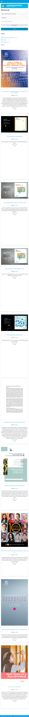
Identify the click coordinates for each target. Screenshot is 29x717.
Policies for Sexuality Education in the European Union (14, 485)
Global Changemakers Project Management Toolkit (14, 268)
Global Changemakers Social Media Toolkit (14, 334)
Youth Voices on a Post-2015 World (14, 686)
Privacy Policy (10, 716)
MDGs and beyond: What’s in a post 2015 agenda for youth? (14, 422)
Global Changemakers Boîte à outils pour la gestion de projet (14, 202)
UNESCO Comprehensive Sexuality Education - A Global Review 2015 (14, 629)
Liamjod (16, 95)
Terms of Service (4, 716)
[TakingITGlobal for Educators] (14, 1)
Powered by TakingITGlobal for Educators (21, 716)
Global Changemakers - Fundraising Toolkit (14, 136)
